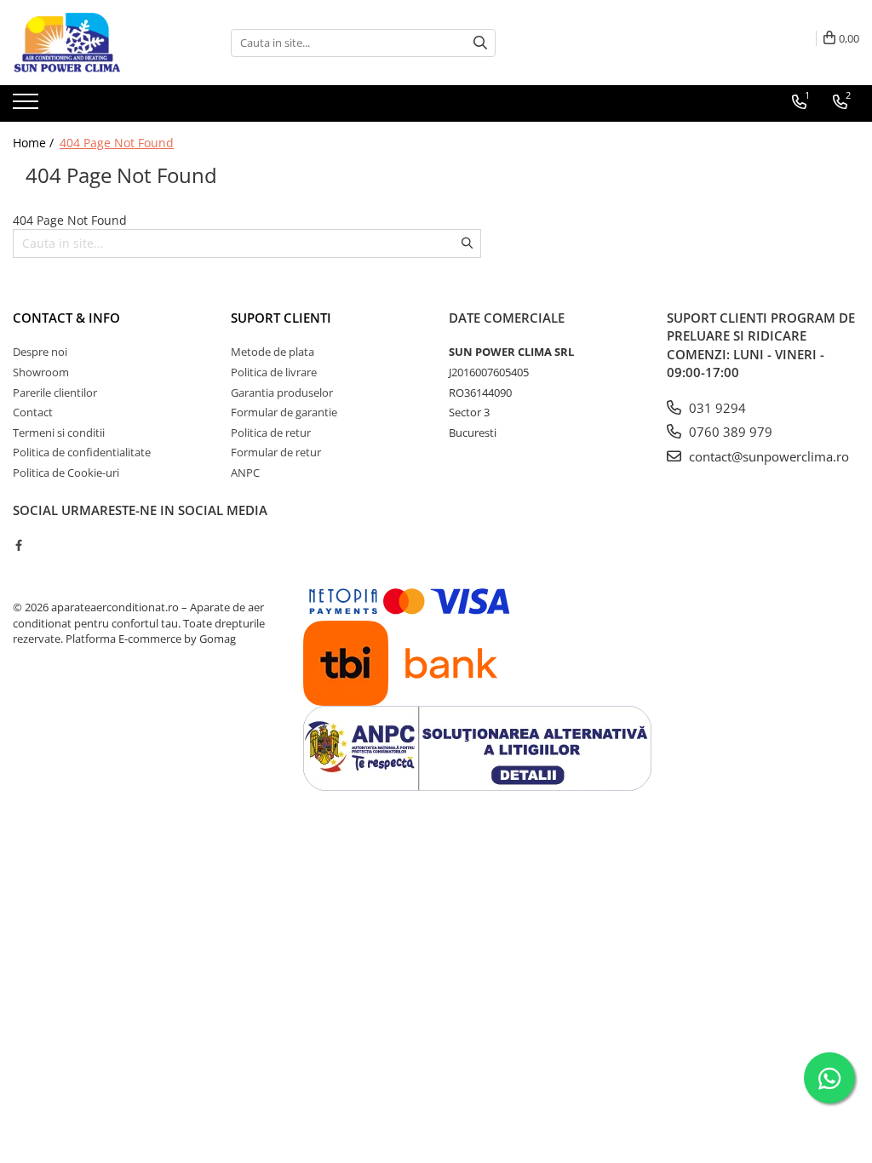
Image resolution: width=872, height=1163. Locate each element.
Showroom (41, 372)
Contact (33, 412)
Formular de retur (276, 452)
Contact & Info (66, 317)
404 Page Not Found (117, 143)
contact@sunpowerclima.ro (767, 456)
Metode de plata (272, 351)
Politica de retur (271, 432)
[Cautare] (480, 43)
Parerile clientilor (55, 392)
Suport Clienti (281, 317)
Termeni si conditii (59, 432)
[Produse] (28, 106)
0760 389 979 (729, 431)
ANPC (245, 472)
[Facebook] (18, 545)
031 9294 (716, 407)
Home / (35, 143)
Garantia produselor (282, 392)
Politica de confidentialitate (82, 452)
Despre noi (40, 351)
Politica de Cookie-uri (66, 472)
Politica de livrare (274, 372)
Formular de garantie (284, 412)
